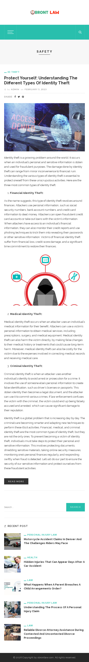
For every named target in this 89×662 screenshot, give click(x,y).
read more (16, 481)
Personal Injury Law (42, 534)
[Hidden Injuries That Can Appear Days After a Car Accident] (12, 564)
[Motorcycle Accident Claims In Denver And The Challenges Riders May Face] (12, 541)
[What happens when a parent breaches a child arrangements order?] (12, 586)
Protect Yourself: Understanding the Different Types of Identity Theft (40, 80)
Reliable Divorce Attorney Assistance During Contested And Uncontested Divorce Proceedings (54, 633)
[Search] (80, 32)
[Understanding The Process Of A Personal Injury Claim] (12, 609)
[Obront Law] (44, 12)
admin (15, 89)
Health (32, 557)
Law (30, 580)
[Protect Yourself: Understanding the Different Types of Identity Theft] (44, 127)
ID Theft (14, 72)
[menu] (9, 32)
